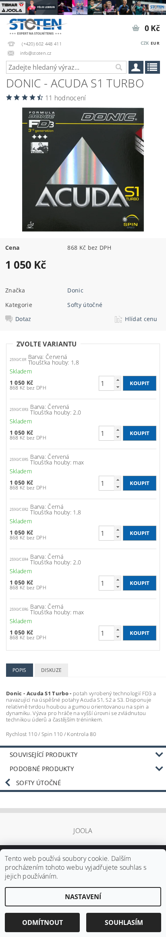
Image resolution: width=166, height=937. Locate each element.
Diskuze (51, 670)
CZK (145, 43)
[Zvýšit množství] (117, 380)
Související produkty (43, 754)
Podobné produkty (42, 769)
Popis (19, 670)
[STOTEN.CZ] (41, 25)
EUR (155, 43)
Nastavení (83, 896)
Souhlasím (124, 922)
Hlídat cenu (141, 319)
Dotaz (23, 319)
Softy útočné (84, 305)
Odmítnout (42, 922)
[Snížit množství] (117, 387)
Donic (75, 290)
